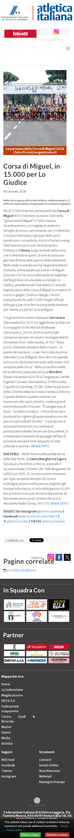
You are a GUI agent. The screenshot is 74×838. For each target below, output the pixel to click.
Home (5, 684)
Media (5, 738)
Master (6, 727)
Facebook (8, 765)
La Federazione (12, 690)
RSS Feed (7, 760)
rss (63, 31)
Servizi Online (48, 765)
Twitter (6, 771)
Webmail (45, 776)
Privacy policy (14, 830)
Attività (6, 743)
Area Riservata (49, 771)
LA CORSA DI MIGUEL (21, 570)
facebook (41, 31)
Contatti (45, 760)
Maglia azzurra (12, 695)
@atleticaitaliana (49, 511)
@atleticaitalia (17, 521)
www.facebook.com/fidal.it (37, 516)
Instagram (8, 776)
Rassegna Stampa (52, 782)
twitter (49, 31)
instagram (56, 31)
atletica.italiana (53, 521)
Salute (6, 732)
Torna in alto (37, 805)
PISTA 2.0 (8, 701)
